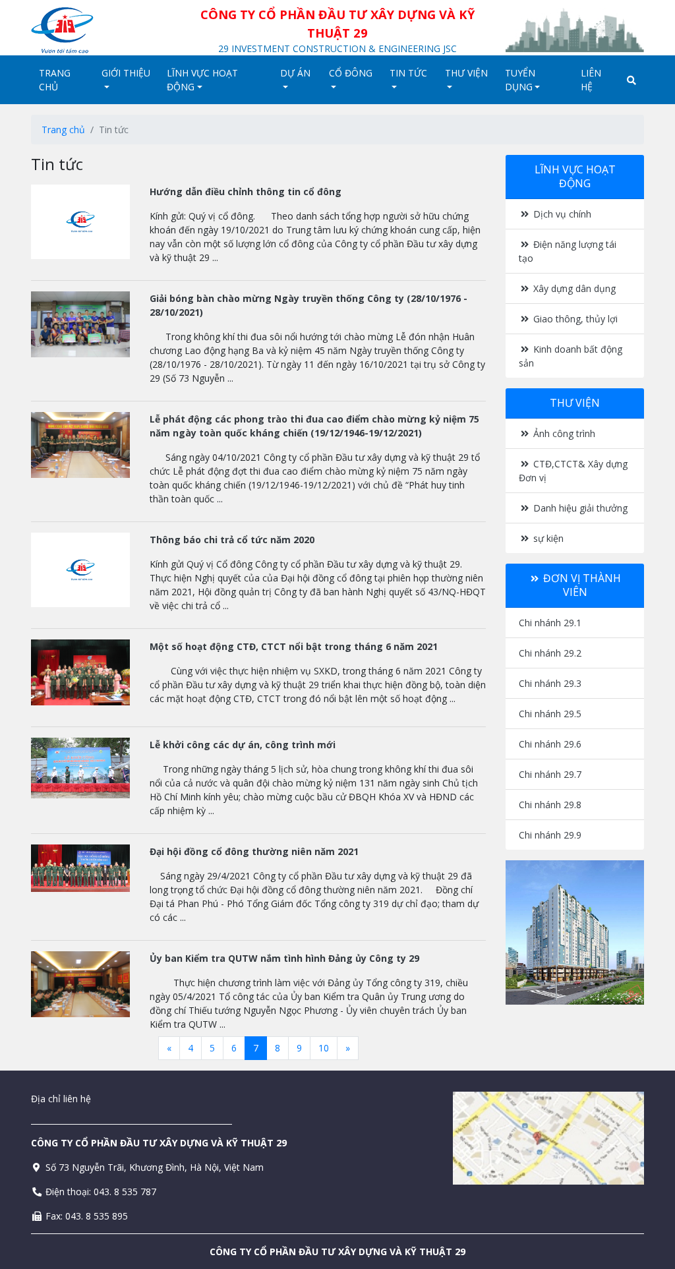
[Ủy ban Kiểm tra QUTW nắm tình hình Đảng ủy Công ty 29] (80, 984)
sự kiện (547, 538)
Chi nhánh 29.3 (550, 683)
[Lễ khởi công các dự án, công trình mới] (80, 768)
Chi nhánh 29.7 (550, 774)
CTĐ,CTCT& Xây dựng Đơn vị (573, 470)
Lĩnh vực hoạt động (202, 80)
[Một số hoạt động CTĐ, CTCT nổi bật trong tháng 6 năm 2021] (80, 672)
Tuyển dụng (520, 80)
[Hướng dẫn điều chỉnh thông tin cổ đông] (80, 222)
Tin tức (408, 73)
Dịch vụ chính (561, 214)
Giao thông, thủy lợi (574, 318)
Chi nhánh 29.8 (550, 804)
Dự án (295, 73)
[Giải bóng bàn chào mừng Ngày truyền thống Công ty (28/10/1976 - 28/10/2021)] (80, 324)
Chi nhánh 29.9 (550, 835)
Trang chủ (55, 80)
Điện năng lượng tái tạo (567, 251)
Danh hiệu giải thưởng (579, 508)
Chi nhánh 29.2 (550, 653)
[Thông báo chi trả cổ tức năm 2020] (80, 570)
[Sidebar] (575, 932)
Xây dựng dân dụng (573, 288)
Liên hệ (591, 80)
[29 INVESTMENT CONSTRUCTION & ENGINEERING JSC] (100, 30)
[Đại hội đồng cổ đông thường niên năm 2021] (80, 868)
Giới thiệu (126, 73)
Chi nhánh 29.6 (550, 744)
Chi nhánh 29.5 (550, 713)
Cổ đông (350, 73)
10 (323, 1048)
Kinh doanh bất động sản (570, 356)
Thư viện (466, 73)
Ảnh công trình (563, 433)
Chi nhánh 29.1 (550, 622)
